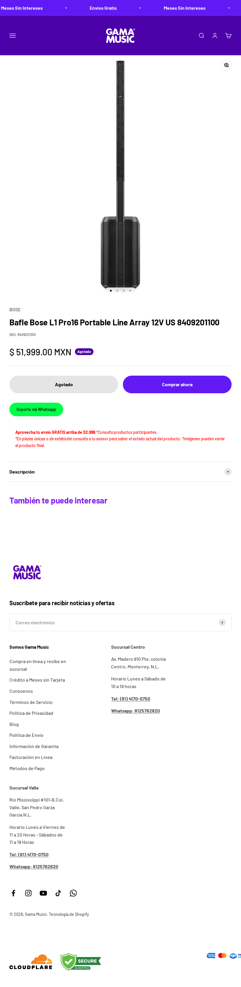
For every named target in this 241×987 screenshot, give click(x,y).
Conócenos (21, 691)
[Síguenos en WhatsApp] (73, 893)
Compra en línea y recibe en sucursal (37, 665)
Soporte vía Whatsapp (36, 409)
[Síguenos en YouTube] (43, 893)
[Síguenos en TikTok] (58, 893)
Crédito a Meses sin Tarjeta (37, 679)
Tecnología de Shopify (69, 914)
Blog (14, 724)
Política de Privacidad (31, 713)
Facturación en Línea (30, 757)
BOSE (15, 309)
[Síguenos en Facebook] (13, 893)
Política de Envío (26, 735)
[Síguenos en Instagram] (28, 893)
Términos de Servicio (31, 702)
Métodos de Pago (27, 768)
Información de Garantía (33, 746)
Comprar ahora (177, 384)
